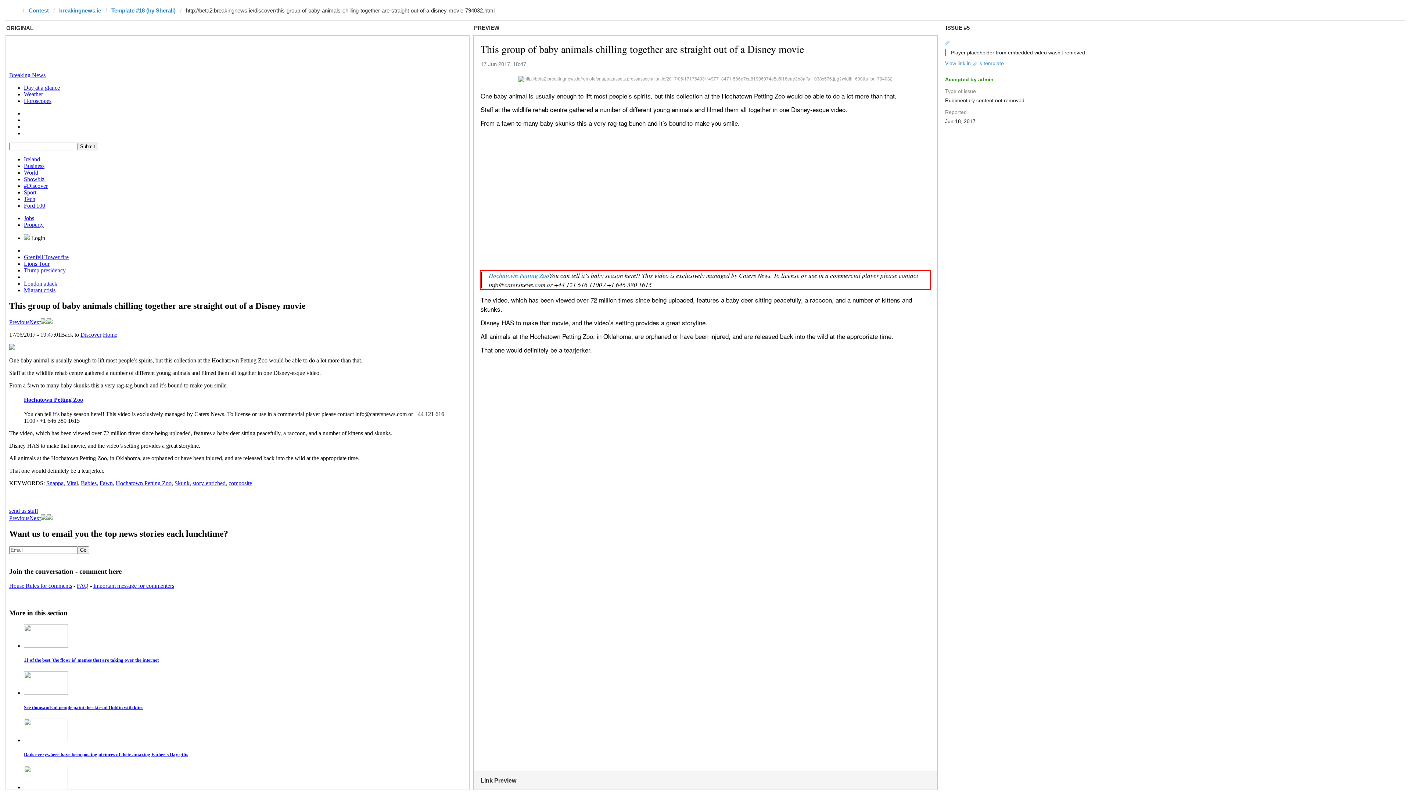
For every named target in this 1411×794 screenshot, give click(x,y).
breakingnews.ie (80, 10)
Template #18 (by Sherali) (143, 10)
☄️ (948, 42)
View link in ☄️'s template (974, 63)
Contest (39, 10)
